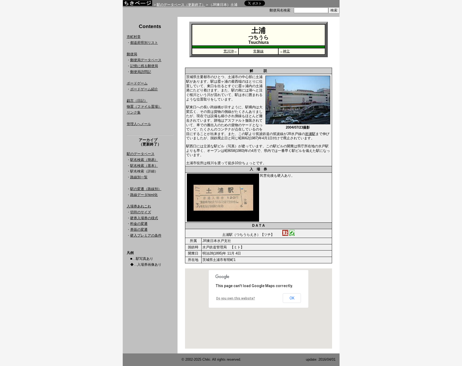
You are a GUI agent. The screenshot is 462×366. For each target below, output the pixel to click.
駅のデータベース (141, 154)
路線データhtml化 (144, 195)
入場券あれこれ (139, 206)
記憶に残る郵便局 (144, 66)
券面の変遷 (139, 230)
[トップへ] (137, 4)
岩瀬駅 (310, 134)
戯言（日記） (137, 101)
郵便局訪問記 (140, 72)
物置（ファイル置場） (144, 107)
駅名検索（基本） (144, 166)
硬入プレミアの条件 (145, 235)
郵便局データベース (145, 60)
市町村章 (134, 37)
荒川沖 (229, 51)
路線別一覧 (139, 177)
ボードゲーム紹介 (144, 89)
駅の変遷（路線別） (145, 189)
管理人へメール (139, 124)
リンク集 (134, 112)
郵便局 (132, 54)
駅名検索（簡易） (144, 160)
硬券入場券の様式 (144, 218)
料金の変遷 (139, 224)
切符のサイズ (140, 212)
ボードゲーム (137, 83)
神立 (286, 51)
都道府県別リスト (144, 43)
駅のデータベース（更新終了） (181, 5)
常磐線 (258, 51)
